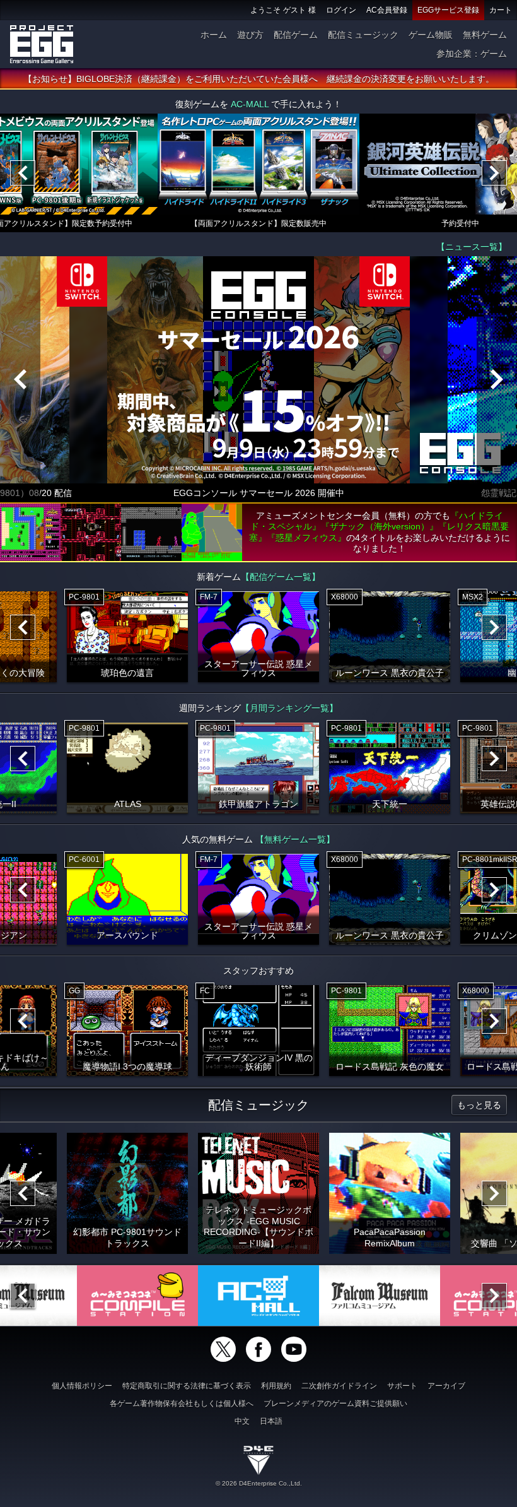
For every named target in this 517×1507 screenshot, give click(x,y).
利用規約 (276, 1386)
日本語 (271, 1421)
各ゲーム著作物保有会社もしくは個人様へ (181, 1403)
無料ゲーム (485, 35)
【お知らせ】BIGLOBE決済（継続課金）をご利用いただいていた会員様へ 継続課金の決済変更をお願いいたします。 (258, 79)
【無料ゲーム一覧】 (295, 839)
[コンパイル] (137, 1295)
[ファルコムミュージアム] (379, 1295)
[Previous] (22, 173)
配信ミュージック (363, 35)
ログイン (341, 10)
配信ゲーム (296, 35)
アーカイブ (446, 1386)
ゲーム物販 (431, 35)
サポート (402, 1386)
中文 (242, 1421)
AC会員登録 (386, 10)
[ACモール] (258, 1295)
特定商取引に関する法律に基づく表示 (186, 1386)
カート (500, 10)
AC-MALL (250, 104)
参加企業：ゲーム (471, 54)
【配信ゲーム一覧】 (280, 577)
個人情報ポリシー (82, 1386)
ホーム (213, 35)
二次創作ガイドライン (339, 1386)
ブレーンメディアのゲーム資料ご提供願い (335, 1403)
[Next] (494, 173)
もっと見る (479, 1105)
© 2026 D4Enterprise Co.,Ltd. (259, 1483)
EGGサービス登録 (448, 10)
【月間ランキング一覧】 (289, 708)
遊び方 (250, 35)
